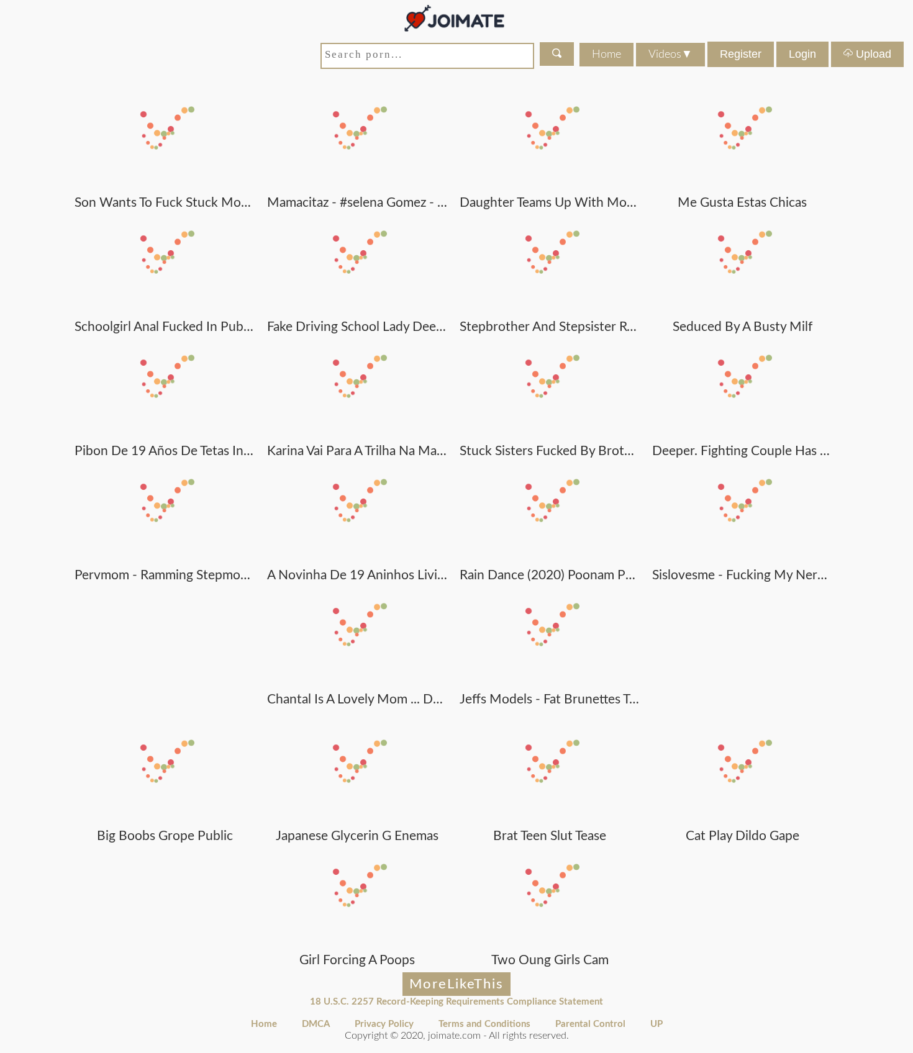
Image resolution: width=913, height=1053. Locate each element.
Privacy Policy (384, 1024)
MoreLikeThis (456, 984)
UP (656, 1024)
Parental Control (590, 1024)
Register (740, 54)
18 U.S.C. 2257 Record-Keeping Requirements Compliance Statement (456, 1001)
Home (606, 54)
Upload (872, 54)
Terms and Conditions (484, 1024)
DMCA (316, 1024)
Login (802, 54)
